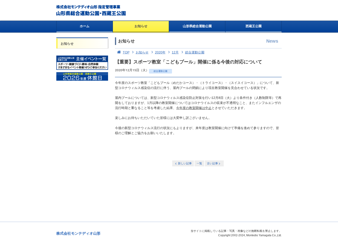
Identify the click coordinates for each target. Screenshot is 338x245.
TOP (126, 52)
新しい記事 (185, 163)
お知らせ (141, 26)
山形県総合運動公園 (197, 26)
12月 (175, 52)
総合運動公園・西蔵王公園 (91, 10)
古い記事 (212, 163)
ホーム (84, 26)
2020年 (160, 52)
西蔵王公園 (254, 26)
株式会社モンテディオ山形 (78, 233)
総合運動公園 (194, 52)
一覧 (199, 163)
